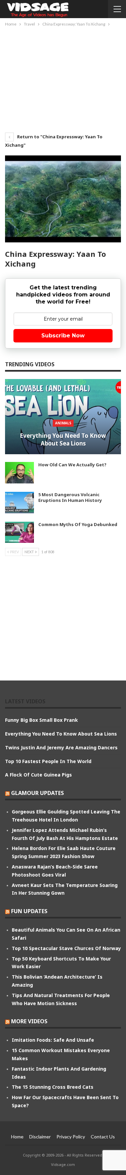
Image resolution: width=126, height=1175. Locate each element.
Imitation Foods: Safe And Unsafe (53, 1040)
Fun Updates (29, 911)
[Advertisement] (63, 78)
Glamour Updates (37, 793)
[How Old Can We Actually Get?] (19, 472)
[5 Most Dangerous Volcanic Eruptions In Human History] (19, 502)
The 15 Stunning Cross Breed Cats (52, 1087)
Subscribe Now (63, 335)
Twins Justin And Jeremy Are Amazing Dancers (61, 747)
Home (17, 1136)
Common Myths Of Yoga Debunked (77, 524)
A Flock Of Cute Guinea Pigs (38, 774)
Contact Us (103, 1136)
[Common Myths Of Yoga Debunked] (19, 532)
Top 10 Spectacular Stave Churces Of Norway (66, 948)
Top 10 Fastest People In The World (48, 761)
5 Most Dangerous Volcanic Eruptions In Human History (70, 497)
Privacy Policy (70, 1136)
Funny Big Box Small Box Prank (41, 720)
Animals (63, 423)
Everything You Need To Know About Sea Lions (63, 440)
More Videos (29, 1021)
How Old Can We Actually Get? (72, 465)
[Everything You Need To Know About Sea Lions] (63, 417)
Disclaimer (40, 1136)
